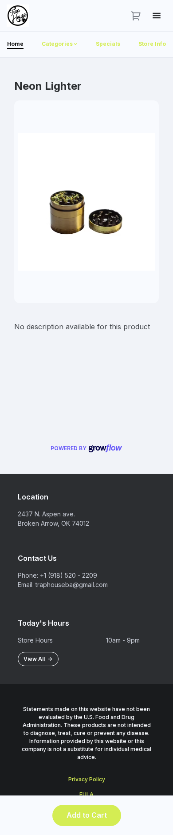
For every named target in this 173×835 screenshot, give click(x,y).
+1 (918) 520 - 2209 (68, 575)
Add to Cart (87, 815)
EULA (86, 794)
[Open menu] (156, 15)
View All (35, 658)
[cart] (136, 15)
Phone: (28, 575)
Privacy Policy (86, 779)
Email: (26, 584)
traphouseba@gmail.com (71, 584)
